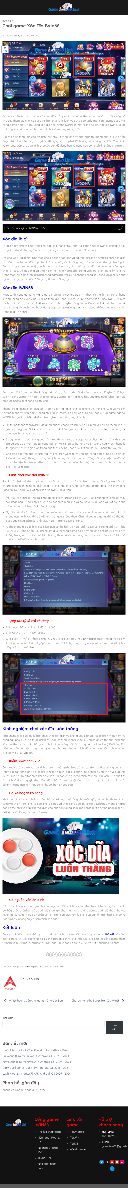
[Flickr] (122, 1162)
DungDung (34, 36)
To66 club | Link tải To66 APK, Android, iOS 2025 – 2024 (35, 1050)
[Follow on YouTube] (117, 1162)
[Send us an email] (106, 1162)
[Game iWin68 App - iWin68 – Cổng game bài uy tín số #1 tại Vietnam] (64, 7)
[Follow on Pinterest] (112, 1162)
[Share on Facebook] (55, 954)
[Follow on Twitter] (101, 1162)
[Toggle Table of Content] (118, 229)
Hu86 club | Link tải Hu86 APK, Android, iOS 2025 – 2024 (35, 1056)
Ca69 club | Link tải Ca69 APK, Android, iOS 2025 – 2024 (35, 1067)
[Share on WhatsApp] (49, 954)
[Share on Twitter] (61, 954)
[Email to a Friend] (67, 954)
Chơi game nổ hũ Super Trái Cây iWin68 (96, 1000)
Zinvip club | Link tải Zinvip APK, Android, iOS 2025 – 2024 (36, 1062)
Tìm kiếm (7, 1017)
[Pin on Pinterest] (73, 954)
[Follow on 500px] (112, 1168)
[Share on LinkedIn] (79, 954)
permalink (59, 966)
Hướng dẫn (8, 21)
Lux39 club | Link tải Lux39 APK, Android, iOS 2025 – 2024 (36, 1073)
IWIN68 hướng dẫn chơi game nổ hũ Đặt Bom (36, 1000)
